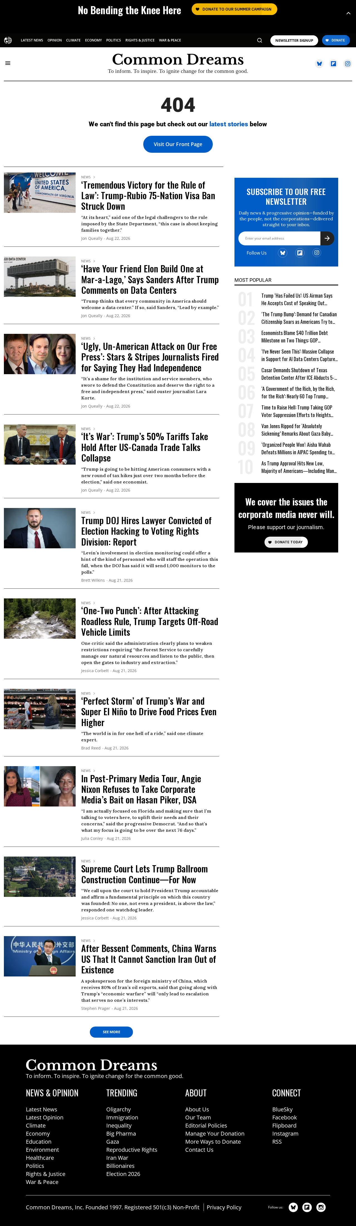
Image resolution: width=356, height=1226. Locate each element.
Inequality (119, 1125)
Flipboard (284, 1125)
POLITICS (113, 40)
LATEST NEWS (32, 40)
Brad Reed (91, 748)
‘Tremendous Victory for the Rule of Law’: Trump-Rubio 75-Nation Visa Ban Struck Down (148, 195)
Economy (38, 1133)
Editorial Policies (206, 1125)
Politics (35, 1166)
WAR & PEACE (170, 40)
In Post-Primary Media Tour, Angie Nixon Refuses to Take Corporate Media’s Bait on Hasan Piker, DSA (141, 789)
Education (38, 1141)
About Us (197, 1109)
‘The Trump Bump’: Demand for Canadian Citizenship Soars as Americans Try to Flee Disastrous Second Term (299, 318)
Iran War (117, 1157)
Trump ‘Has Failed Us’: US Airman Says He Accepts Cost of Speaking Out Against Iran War (296, 299)
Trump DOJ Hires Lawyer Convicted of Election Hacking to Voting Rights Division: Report (146, 531)
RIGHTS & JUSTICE (140, 40)
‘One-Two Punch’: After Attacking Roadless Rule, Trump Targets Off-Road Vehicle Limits (149, 621)
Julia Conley (92, 838)
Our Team (198, 1117)
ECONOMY (93, 40)
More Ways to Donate (213, 1141)
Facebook (284, 1117)
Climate (36, 1125)
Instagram (285, 1133)
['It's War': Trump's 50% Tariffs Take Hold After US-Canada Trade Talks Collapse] (40, 444)
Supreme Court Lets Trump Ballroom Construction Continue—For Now (144, 873)
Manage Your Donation (214, 1133)
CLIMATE (73, 40)
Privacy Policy (224, 1207)
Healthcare (40, 1157)
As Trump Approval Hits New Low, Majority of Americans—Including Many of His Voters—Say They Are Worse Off (298, 467)
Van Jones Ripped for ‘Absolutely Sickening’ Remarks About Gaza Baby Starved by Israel (295, 430)
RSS (277, 1141)
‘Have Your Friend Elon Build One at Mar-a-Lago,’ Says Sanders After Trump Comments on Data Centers (150, 279)
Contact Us (199, 1149)
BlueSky (282, 1109)
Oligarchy (118, 1109)
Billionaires (120, 1166)
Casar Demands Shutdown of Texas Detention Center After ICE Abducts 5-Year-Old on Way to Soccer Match (297, 374)
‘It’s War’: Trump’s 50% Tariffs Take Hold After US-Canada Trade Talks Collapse (144, 447)
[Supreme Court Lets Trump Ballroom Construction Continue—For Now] (40, 876)
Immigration (122, 1117)
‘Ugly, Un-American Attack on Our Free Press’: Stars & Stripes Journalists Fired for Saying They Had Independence (150, 356)
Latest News (41, 1109)
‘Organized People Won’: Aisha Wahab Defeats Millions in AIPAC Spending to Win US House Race (296, 448)
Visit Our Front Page (178, 144)
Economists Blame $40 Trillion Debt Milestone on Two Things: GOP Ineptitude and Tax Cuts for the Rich (295, 336)
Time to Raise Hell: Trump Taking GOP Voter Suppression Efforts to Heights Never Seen (296, 411)
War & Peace (42, 1182)
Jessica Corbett (95, 670)
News (86, 177)
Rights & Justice (45, 1174)
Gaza (112, 1141)
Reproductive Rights (131, 1149)
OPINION (55, 40)
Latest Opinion (44, 1117)
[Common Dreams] (8, 40)
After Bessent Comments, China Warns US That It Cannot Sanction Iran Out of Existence (148, 958)
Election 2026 (123, 1174)
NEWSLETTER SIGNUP (294, 40)
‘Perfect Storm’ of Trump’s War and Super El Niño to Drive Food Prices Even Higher (149, 711)
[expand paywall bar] (348, 13)
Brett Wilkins (93, 580)
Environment (42, 1149)
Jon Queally (91, 238)
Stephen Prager (95, 1008)
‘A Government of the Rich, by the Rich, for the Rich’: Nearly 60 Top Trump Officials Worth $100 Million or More (298, 392)
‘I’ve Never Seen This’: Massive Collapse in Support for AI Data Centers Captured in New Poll (299, 355)
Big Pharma (121, 1133)
